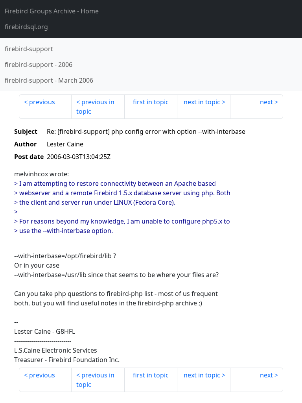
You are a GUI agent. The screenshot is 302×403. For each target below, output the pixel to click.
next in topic (202, 102)
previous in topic (95, 107)
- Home (52, 11)
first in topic (151, 102)
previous (42, 102)
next (266, 102)
